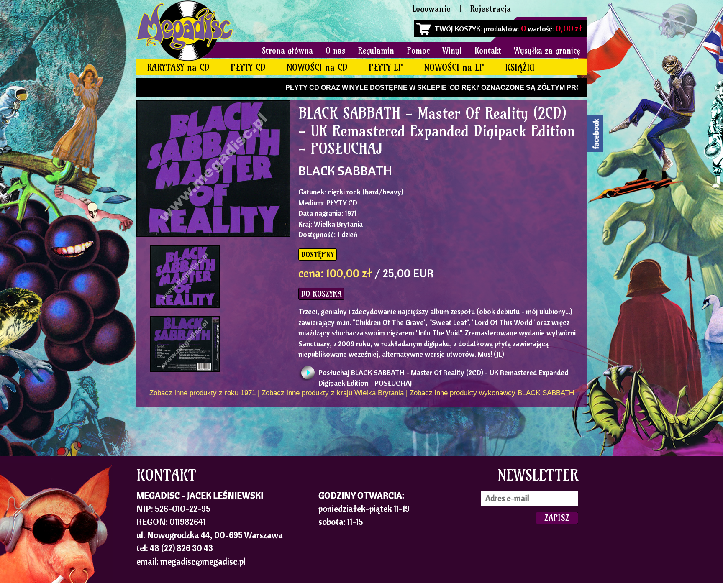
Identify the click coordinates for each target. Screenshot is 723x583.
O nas (335, 51)
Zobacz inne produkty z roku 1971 (202, 393)
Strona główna (287, 51)
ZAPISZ (556, 517)
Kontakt (487, 51)
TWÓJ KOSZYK (457, 28)
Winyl (452, 51)
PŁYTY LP (386, 67)
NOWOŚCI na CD (317, 67)
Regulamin (376, 51)
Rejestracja (490, 8)
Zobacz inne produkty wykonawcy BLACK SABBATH (492, 393)
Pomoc (418, 51)
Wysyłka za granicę (547, 51)
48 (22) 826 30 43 (181, 547)
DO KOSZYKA (321, 294)
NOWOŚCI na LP (454, 67)
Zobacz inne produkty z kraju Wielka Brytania (333, 393)
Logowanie (431, 8)
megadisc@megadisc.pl (203, 561)
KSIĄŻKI (520, 67)
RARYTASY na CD (178, 67)
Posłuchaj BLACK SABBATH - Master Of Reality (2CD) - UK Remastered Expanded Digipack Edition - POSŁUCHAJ (443, 374)
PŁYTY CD (248, 67)
